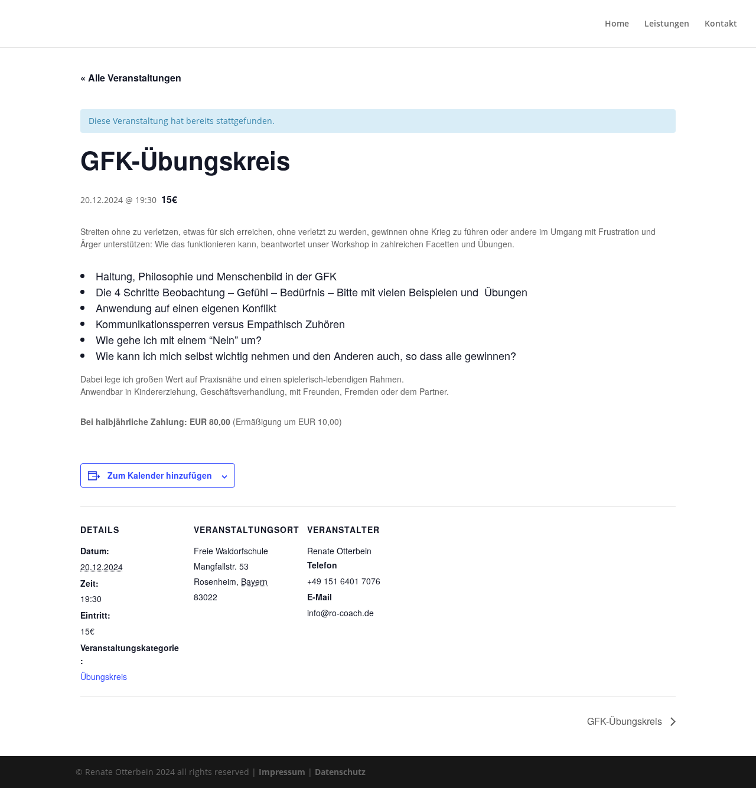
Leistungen (666, 24)
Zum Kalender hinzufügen (159, 475)
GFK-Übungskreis (625, 721)
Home (617, 24)
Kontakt (721, 24)
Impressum (282, 771)
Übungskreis (103, 676)
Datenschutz (340, 771)
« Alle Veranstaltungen (130, 77)
